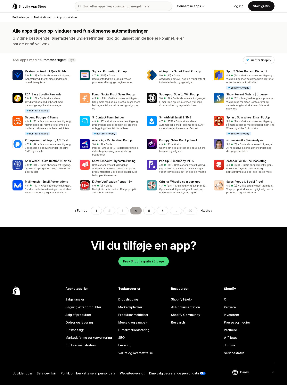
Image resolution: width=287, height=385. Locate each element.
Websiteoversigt (132, 373)
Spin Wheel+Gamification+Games (48, 161)
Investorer (231, 315)
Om (226, 299)
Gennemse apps (189, 6)
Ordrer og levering (79, 322)
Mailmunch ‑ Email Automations (46, 181)
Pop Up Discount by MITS (176, 161)
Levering (124, 345)
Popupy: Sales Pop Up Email (178, 140)
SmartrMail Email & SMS (175, 117)
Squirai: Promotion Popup (109, 71)
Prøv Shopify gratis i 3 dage (143, 261)
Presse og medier (237, 322)
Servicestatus (234, 353)
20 (190, 211)
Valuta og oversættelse (135, 353)
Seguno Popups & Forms (41, 117)
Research (178, 322)
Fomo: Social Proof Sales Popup (113, 94)
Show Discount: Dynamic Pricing (113, 161)
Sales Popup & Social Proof (244, 181)
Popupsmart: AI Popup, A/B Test (46, 140)
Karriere (230, 307)
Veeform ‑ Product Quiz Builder (46, 71)
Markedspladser (130, 307)
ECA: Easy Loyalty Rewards (43, 94)
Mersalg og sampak (132, 322)
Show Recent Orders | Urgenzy (247, 94)
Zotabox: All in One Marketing (246, 161)
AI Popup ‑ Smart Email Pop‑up (180, 71)
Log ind (238, 6)
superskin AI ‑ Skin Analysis (244, 140)
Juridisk (229, 345)
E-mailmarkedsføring (133, 330)
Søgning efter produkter (83, 307)
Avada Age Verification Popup (112, 140)
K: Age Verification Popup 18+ (112, 181)
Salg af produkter (78, 315)
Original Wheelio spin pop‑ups (179, 181)
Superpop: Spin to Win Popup (179, 94)
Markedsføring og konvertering (88, 338)
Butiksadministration (80, 345)
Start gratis (261, 6)
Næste (205, 211)
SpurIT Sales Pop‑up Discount (246, 71)
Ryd (72, 60)
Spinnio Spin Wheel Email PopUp (248, 117)
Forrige (82, 211)
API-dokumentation (185, 307)
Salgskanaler (74, 299)
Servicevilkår (46, 373)
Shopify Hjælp (181, 299)
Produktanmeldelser (133, 315)
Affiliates (230, 338)
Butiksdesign (75, 330)
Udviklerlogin (22, 373)
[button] (42, 77)
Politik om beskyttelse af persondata (88, 373)
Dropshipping (128, 299)
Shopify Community (185, 315)
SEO (121, 338)
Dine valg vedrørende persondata (174, 373)
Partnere (230, 330)
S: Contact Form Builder (108, 117)
